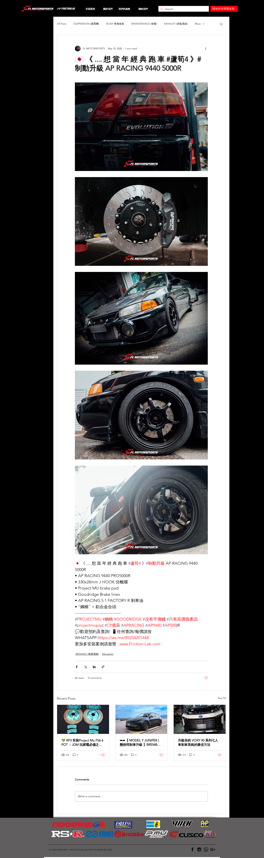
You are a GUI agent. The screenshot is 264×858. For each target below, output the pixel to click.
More (198, 23)
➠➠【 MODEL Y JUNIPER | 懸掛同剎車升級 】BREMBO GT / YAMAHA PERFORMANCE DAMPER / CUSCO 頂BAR (140, 742)
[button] (221, 23)
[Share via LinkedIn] (94, 667)
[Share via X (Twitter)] (85, 667)
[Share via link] (103, 667)
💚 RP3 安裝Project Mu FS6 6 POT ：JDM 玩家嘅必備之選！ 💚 (82, 742)
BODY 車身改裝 (115, 23)
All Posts (61, 23)
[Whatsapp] (206, 849)
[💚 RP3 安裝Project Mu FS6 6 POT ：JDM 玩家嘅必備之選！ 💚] (83, 719)
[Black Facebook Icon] (192, 849)
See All (222, 698)
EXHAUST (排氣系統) (176, 23)
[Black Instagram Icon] (199, 849)
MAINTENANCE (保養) (144, 23)
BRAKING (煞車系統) (87, 654)
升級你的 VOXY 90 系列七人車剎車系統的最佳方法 (198, 742)
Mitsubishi (108, 654)
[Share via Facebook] (76, 667)
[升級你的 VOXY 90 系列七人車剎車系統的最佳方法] (200, 719)
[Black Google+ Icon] (213, 849)
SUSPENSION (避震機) (86, 23)
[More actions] (205, 48)
